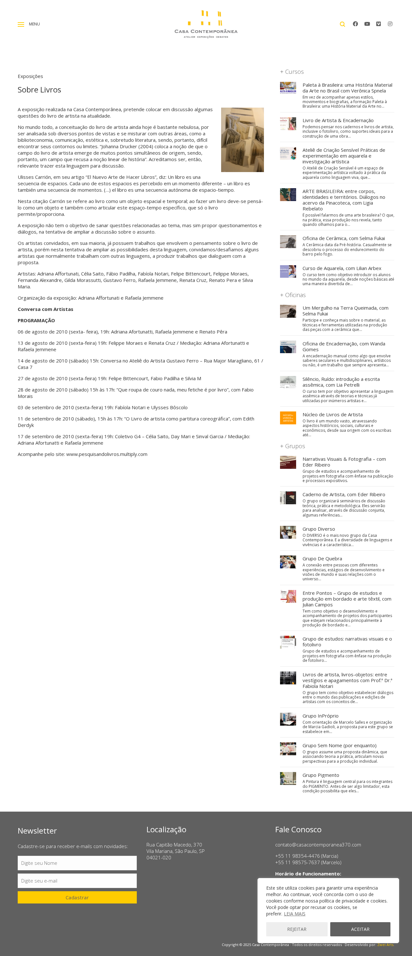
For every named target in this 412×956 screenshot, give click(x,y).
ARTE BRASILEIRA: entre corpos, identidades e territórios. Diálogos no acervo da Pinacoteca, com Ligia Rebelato (344, 199)
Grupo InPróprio (321, 716)
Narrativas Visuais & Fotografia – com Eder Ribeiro (344, 462)
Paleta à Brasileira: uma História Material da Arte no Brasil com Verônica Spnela (347, 87)
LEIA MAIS (294, 914)
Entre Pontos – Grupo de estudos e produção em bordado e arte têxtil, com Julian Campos (347, 598)
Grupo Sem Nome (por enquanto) (340, 745)
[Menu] (21, 24)
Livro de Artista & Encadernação (338, 120)
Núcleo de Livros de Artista (333, 414)
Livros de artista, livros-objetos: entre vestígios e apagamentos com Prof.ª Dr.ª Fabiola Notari (347, 680)
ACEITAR (360, 929)
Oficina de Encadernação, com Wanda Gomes (344, 346)
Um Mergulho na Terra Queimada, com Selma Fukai (346, 310)
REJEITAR (296, 929)
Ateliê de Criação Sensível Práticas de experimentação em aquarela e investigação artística (344, 155)
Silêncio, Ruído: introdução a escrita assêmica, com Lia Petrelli (341, 382)
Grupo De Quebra (322, 558)
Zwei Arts (385, 944)
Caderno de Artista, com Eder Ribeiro (344, 494)
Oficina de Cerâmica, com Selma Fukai (344, 238)
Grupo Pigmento (321, 775)
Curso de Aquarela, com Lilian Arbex (342, 268)
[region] (328, 910)
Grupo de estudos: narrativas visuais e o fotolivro (347, 641)
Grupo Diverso (319, 529)
